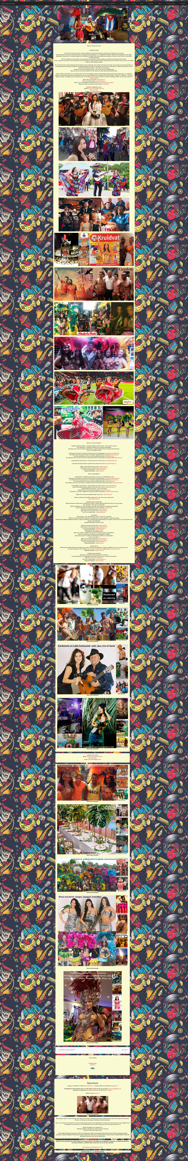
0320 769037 (95, 90)
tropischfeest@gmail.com (95, 91)
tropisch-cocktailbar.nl (94, 537)
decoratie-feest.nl (105, 490)
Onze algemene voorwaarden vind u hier (93, 1147)
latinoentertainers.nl (111, 460)
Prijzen (141, 3)
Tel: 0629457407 (112, 3)
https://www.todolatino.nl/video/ (106, 82)
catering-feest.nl (89, 1086)
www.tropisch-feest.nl (94, 499)
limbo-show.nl (118, 457)
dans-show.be (114, 454)
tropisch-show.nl (94, 78)
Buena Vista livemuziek (8, 3)
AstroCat (92, 1151)
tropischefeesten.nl (101, 81)
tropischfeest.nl (101, 79)
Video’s (160, 3)
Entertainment (123, 3)
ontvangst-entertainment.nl (112, 453)
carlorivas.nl (106, 84)
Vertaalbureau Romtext (92, 1090)
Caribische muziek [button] (170, 3)
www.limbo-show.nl (117, 482)
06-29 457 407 (91, 88)
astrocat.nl (96, 1093)
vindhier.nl (92, 1064)
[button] (67, 1050)
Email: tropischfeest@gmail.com (95, 3)
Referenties (151, 3)
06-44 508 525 (100, 88)
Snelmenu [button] (182, 3)
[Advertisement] (94, 1157)
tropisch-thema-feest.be (112, 491)
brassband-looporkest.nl (96, 557)
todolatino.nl (114, 1086)
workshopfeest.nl (109, 456)
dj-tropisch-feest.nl (111, 463)
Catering (134, 3)
